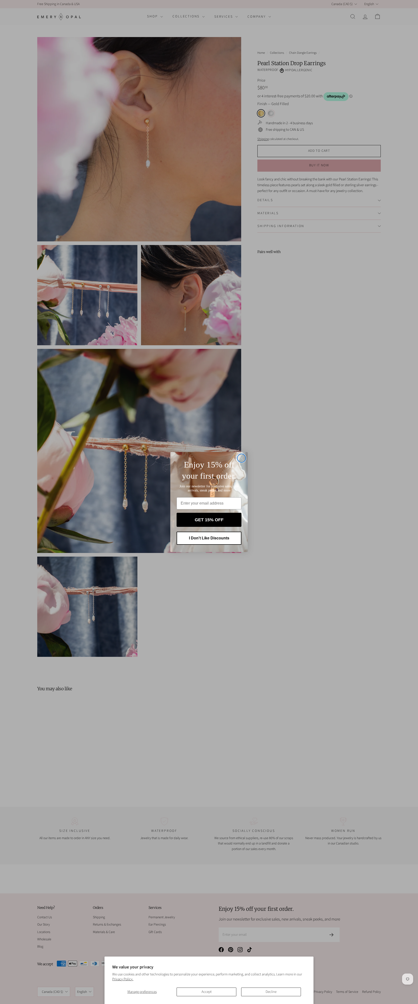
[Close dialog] (241, 458)
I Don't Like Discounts (209, 538)
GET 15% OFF (209, 519)
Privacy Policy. (122, 979)
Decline (271, 991)
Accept (207, 991)
